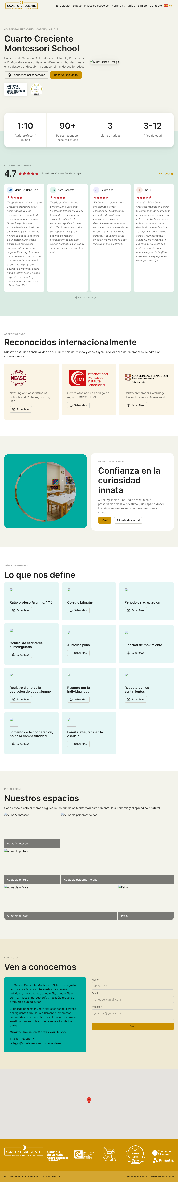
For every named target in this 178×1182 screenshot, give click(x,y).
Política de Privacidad (136, 1176)
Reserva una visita (66, 75)
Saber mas (23, 409)
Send (133, 1026)
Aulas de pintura (17, 879)
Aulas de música (17, 916)
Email (95, 993)
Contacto (156, 5)
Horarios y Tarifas (123, 5)
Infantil (104, 520)
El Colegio (63, 5)
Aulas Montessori (18, 843)
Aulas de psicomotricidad (81, 879)
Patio (124, 916)
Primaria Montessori (128, 520)
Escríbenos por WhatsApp (29, 75)
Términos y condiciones (162, 1176)
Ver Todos (164, 173)
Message (97, 1006)
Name (95, 979)
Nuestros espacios (96, 5)
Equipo (142, 5)
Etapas (77, 5)
